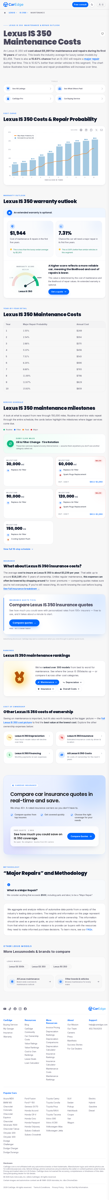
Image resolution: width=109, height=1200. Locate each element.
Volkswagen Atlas (54, 1126)
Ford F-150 (30, 1102)
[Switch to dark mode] (92, 4)
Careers (71, 1032)
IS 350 (23, 13)
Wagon (70, 1122)
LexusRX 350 (60, 966)
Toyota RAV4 (52, 1110)
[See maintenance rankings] (19, 678)
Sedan (70, 1102)
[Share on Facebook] (81, 130)
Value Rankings (32, 1047)
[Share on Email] (101, 130)
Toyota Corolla (53, 1102)
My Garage (8, 1028)
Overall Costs (70, 689)
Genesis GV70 (31, 1106)
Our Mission (72, 1024)
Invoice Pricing (53, 1027)
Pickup (70, 1106)
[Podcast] (15, 1008)
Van (69, 1118)
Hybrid (92, 1102)
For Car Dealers (74, 1048)
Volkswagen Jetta (54, 1130)
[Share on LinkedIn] (86, 130)
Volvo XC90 (51, 1122)
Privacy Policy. (58, 1187)
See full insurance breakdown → (21, 588)
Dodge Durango (11, 1152)
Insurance (46, 689)
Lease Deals (30, 1059)
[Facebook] (25, 1008)
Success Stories (74, 1044)
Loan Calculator (32, 1063)
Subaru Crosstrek (33, 1134)
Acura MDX (8, 1098)
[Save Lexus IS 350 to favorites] (102, 34)
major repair (91, 58)
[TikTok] (10, 1008)
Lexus (12, 13)
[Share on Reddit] (91, 130)
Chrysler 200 (9, 1133)
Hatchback (72, 1110)
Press (70, 1036)
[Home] (4, 12)
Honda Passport (32, 1122)
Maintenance (47, 682)
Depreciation (72, 682)
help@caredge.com (98, 1024)
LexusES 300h (16, 966)
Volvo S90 (51, 1118)
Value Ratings (31, 1043)
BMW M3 (7, 1102)
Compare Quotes (79, 836)
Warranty (7, 1036)
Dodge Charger (10, 1148)
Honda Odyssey (32, 1126)
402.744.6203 (95, 1028)
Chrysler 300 (9, 1137)
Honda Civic (30, 1118)
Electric (92, 1098)
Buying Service (10, 1024)
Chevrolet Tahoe (11, 1129)
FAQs (89, 929)
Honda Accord (31, 1110)
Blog (27, 1024)
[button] (16, 154)
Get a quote (57, 291)
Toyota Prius (52, 1106)
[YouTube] (4, 1008)
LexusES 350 (39, 966)
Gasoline (93, 1106)
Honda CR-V (30, 1114)
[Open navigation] (101, 4)
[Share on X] (96, 130)
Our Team (72, 1028)
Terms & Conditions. (41, 1187)
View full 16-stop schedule (16, 549)
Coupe (70, 1114)
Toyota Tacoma (53, 1114)
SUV (69, 1098)
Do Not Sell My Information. (77, 1187)
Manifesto (72, 1040)
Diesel (92, 1110)
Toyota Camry (52, 1098)
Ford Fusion (30, 1098)
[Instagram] (20, 1008)
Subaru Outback (32, 1130)
